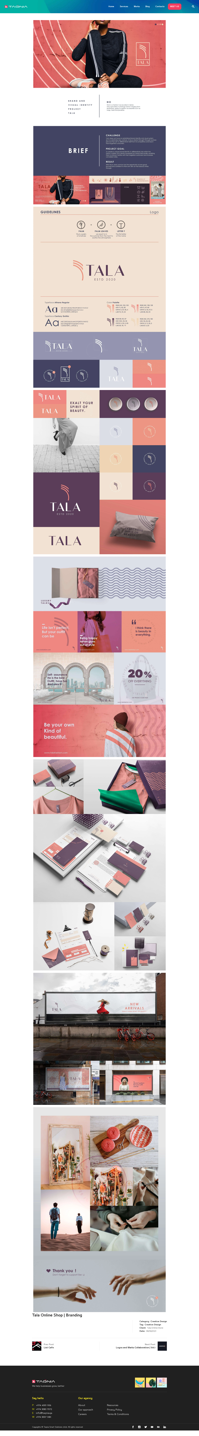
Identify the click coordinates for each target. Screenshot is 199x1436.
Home (111, 6)
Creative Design (159, 1321)
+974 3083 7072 (44, 1409)
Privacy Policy (114, 1410)
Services (124, 6)
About (81, 1405)
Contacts (159, 6)
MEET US (174, 6)
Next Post (150, 1344)
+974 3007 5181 (43, 1417)
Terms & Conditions (118, 1414)
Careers (82, 1414)
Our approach (85, 1410)
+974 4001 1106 (41, 1405)
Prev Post (49, 1344)
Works (137, 6)
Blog (147, 6)
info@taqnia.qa (44, 1413)
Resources (112, 1405)
